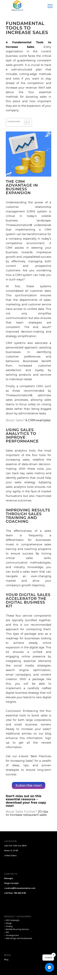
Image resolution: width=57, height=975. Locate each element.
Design (9, 923)
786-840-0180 (20, 893)
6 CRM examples (38, 420)
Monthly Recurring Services (17, 929)
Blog (6, 959)
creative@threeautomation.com (19, 888)
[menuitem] (48, 6)
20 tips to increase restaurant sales (27, 813)
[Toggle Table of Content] (25, 122)
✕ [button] (53, 954)
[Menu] (48, 6)
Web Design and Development (19, 938)
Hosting (9, 926)
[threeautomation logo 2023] (23, 6)
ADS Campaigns (12, 920)
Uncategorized (12, 935)
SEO (7, 932)
